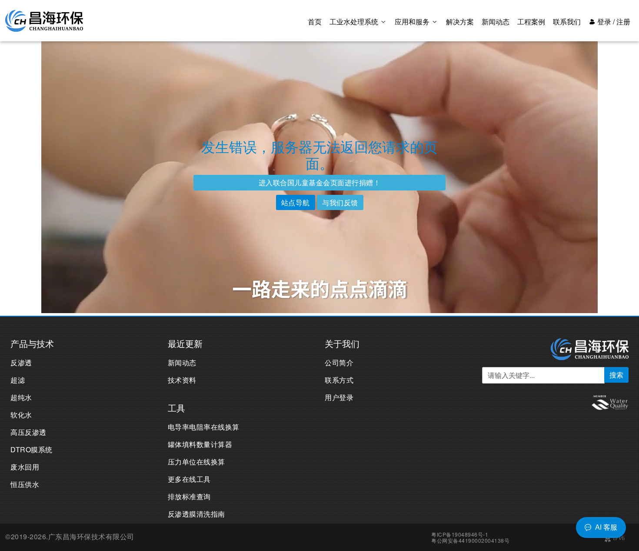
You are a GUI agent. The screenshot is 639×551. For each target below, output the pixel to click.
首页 (315, 22)
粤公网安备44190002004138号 (470, 540)
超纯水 (21, 397)
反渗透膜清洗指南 (196, 514)
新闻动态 (495, 22)
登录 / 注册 (613, 22)
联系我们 (567, 22)
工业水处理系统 (354, 22)
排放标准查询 (189, 496)
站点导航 (295, 202)
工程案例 (531, 22)
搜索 (616, 375)
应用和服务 (413, 22)
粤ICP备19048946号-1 (459, 534)
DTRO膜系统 (31, 449)
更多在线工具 (189, 479)
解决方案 (460, 22)
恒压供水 (24, 484)
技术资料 (182, 380)
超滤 (17, 380)
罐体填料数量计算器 (200, 444)
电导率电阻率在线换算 (204, 427)
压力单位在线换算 (196, 462)
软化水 (21, 415)
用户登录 (339, 397)
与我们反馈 (340, 202)
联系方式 (339, 380)
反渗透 (21, 362)
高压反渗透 (28, 432)
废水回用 (24, 467)
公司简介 (339, 362)
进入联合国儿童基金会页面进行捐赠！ (320, 182)
